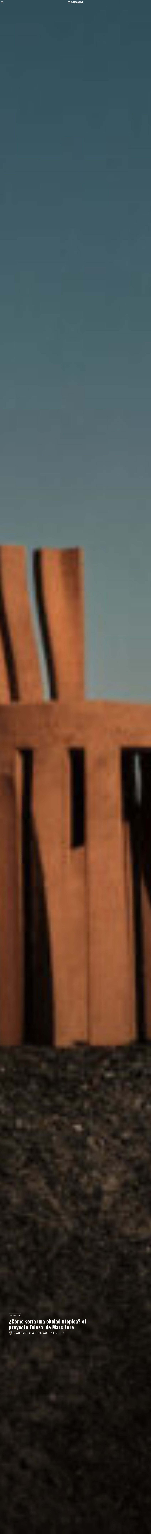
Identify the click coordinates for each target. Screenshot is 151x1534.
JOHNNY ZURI (21, 1332)
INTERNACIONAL (15, 1315)
